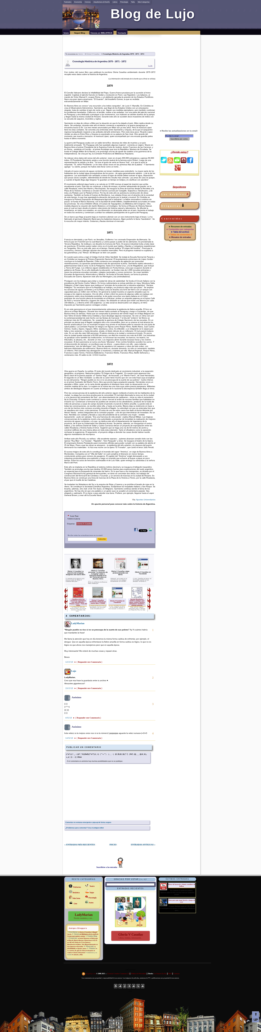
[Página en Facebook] (190, 162)
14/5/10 (69, 738)
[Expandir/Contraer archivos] (187, 194)
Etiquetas (173, 205)
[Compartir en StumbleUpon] (150, 531)
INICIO (112, 845)
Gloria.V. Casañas (93, 54)
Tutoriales (67, 2)
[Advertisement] (132, 41)
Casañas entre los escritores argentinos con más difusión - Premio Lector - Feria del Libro (78, 602)
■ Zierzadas (79, 946)
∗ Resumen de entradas (180, 226)
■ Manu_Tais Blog (82, 944)
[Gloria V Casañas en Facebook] (143, 569)
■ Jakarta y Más (77, 954)
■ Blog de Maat (72, 940)
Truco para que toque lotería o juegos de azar (181, 901)
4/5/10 (69, 718)
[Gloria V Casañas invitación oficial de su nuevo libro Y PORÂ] (97, 597)
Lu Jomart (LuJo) (160, 974)
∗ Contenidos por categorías (180, 229)
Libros (115, 2)
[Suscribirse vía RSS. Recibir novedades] (170, 160)
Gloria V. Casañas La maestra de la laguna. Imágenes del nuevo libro (75, 573)
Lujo (73, 671)
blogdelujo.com (91, 974)
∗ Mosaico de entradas (180, 237)
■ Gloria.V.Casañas (84, 932)
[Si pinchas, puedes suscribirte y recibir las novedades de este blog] (84, 974)
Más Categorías (144, 2)
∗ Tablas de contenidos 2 (180, 234)
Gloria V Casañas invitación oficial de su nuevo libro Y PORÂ (98, 601)
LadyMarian (77, 623)
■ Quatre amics (81, 948)
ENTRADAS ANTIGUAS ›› (143, 845)
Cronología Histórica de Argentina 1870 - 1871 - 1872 (99, 61)
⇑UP (255, 1017)
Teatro (92, 886)
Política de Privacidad (138, 974)
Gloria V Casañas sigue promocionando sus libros (120, 573)
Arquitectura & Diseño (102, 2)
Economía (78, 2)
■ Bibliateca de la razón (88, 934)
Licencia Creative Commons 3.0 (118, 974)
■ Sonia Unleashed (79, 952)
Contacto (176, 974)
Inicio (81, 54)
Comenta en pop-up (73, 518)
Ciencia (88, 2)
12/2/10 (69, 662)
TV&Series (77, 887)
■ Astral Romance (84, 938)
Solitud (130, 982)
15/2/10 (69, 688)
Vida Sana (76, 898)
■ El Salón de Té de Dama (80, 942)
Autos (91, 903)
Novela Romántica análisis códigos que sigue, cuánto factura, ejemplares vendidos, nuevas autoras (137, 602)
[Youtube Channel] (184, 162)
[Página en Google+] (178, 170)
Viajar (92, 893)
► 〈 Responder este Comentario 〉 (88, 662)
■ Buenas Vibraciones (84, 940)
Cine (75, 904)
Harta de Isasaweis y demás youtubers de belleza (181, 885)
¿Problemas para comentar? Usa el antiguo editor (84, 828)
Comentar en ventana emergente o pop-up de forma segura (88, 822)
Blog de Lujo (151, 13)
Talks (133, 2)
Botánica (76, 893)
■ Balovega (94, 938)
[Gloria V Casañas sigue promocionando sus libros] (120, 569)
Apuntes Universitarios (145, 500)
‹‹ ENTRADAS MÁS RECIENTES (79, 845)
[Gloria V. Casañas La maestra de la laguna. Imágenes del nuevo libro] (75, 569)
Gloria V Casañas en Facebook (143, 573)
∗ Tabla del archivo (180, 232)
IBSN (170, 974)
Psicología (124, 2)
